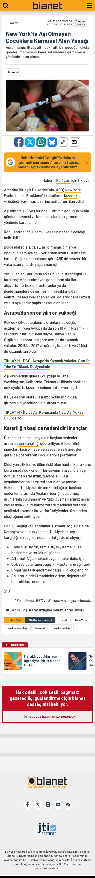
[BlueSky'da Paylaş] (52, 142)
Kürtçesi (63, 180)
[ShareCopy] (63, 142)
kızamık (70, 195)
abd (64, 620)
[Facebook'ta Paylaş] (19, 142)
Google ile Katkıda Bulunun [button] (52, 716)
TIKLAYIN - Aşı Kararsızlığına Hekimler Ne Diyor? (44, 610)
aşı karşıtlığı (29, 443)
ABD (59, 189)
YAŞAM (14, 22)
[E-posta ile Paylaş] (74, 142)
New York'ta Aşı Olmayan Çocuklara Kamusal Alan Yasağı (47, 37)
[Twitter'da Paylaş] (30, 142)
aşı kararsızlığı (17, 627)
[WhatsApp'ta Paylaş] (41, 142)
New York (73, 189)
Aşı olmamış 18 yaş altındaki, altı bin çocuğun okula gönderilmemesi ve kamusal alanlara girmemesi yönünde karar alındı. (47, 52)
